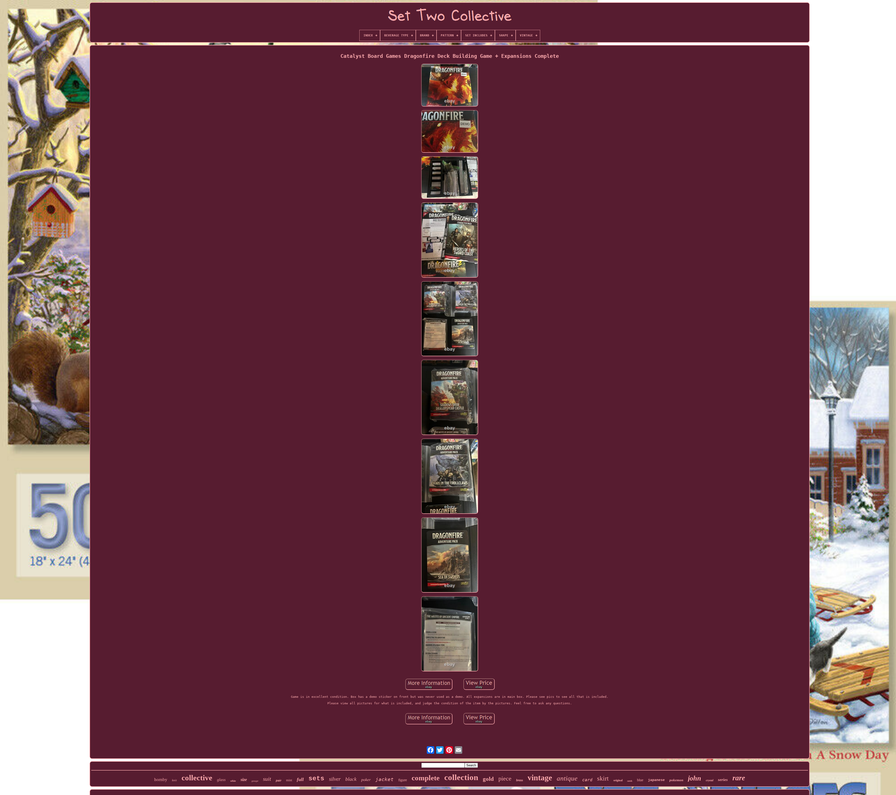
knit (174, 780)
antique (567, 778)
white (233, 780)
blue (640, 780)
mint (289, 780)
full (300, 779)
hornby (160, 779)
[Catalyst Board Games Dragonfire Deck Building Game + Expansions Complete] (450, 85)
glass (221, 780)
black (351, 779)
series (723, 780)
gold (488, 779)
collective (197, 778)
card (587, 779)
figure (402, 780)
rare (738, 778)
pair (278, 780)
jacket (384, 779)
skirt (603, 778)
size (244, 779)
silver (335, 779)
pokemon (676, 780)
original (618, 780)
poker (366, 779)
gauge (255, 780)
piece (504, 778)
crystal (709, 780)
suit (267, 779)
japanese (656, 780)
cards (629, 781)
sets (316, 778)
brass (519, 780)
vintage (540, 777)
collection (461, 777)
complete (426, 778)
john (694, 778)
